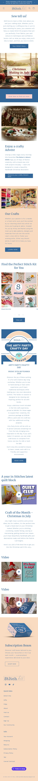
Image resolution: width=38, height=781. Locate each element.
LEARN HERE (13, 249)
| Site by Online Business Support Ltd (25, 776)
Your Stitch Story (19, 46)
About (6, 708)
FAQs (5, 704)
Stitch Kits (7, 696)
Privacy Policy (8, 753)
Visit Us (6, 712)
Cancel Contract (9, 761)
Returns (6, 744)
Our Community (9, 725)
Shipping (7, 740)
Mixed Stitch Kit (6, 309)
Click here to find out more (19, 96)
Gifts (5, 700)
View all (19, 320)
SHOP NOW (12, 664)
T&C (5, 757)
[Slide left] (15, 315)
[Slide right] (23, 315)
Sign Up (6, 721)
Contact (6, 716)
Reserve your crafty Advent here (18, 175)
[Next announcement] (35, 2)
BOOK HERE (18, 460)
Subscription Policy (10, 749)
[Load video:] (19, 494)
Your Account (8, 736)
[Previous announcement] (3, 2)
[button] (4, 8)
